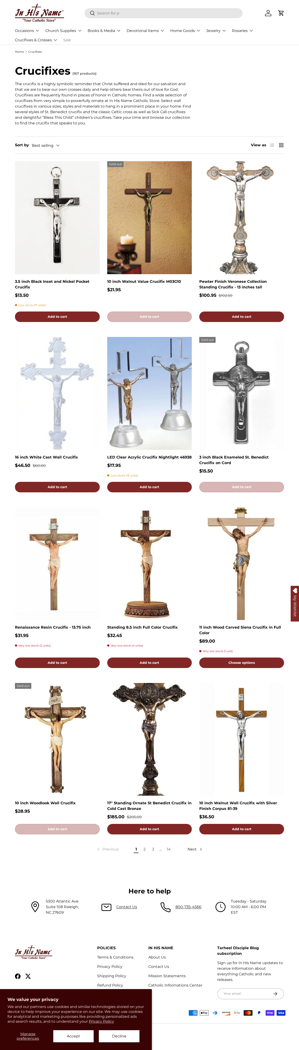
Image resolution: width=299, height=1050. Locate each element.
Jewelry (213, 30)
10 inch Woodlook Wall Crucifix (45, 803)
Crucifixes (35, 51)
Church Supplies (60, 30)
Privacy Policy (101, 1021)
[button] (281, 13)
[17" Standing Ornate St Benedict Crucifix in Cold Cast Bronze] (149, 739)
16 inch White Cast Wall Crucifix (46, 457)
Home (19, 51)
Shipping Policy (111, 976)
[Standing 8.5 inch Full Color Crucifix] (149, 563)
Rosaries (240, 30)
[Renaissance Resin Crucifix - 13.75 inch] (57, 563)
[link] (107, 849)
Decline (119, 1036)
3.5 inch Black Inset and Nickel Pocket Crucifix (52, 284)
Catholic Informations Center (175, 985)
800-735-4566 (188, 907)
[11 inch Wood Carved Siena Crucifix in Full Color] (241, 563)
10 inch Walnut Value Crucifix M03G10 (144, 281)
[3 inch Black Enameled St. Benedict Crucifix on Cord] (241, 393)
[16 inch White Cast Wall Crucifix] (57, 393)
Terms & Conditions (115, 957)
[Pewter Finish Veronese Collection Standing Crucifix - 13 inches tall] (241, 217)
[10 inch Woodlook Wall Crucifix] (57, 739)
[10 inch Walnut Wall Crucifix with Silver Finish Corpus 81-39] (241, 739)
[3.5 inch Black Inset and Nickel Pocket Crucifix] (57, 217)
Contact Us (126, 907)
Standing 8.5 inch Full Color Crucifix (142, 627)
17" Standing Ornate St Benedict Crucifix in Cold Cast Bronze (149, 806)
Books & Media (101, 30)
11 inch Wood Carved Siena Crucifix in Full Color (240, 630)
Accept (73, 1036)
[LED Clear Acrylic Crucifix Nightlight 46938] (149, 393)
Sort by (22, 145)
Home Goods (182, 30)
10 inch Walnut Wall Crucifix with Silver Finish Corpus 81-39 (238, 806)
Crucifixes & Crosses (33, 40)
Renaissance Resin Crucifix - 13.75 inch (53, 627)
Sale (67, 40)
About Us (157, 957)
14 (169, 849)
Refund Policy (110, 985)
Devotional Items (143, 30)
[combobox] (164, 13)
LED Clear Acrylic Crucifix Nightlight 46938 (149, 457)
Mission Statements (167, 976)
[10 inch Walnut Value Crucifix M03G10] (149, 217)
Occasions (24, 30)
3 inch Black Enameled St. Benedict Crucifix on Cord (234, 460)
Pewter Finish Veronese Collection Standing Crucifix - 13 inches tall (233, 284)
